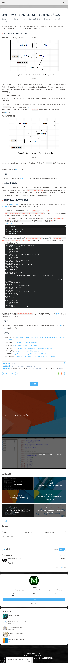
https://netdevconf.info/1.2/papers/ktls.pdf (25, 345)
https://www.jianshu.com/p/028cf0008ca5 (25, 342)
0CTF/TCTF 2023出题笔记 (16, 633)
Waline (62, 567)
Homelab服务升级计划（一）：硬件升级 (19, 621)
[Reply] (64, 559)
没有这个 (4, 192)
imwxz (13, 363)
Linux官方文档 (14, 204)
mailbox (4, 328)
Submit (61, 549)
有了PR (58, 314)
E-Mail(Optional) (28, 532)
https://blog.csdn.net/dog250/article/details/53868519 (31, 351)
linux (12, 373)
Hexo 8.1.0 (29, 655)
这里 (10, 98)
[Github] (32, 604)
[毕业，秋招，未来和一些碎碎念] (5, 640)
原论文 (7, 112)
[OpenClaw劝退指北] (5, 616)
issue (61, 325)
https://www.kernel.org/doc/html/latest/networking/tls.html (35, 348)
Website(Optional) (49, 532)
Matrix (60, 368)
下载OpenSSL (9, 224)
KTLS (17, 373)
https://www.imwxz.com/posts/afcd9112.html (24, 366)
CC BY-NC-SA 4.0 (38, 368)
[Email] (36, 604)
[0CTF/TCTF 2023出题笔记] (5, 634)
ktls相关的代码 (6, 207)
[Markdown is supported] (5, 549)
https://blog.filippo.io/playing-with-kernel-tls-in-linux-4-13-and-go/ (36, 356)
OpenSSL (5, 373)
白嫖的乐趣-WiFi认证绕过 (15, 627)
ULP (21, 178)
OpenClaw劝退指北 (13, 615)
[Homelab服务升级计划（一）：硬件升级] (5, 622)
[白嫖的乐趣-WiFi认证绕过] (5, 628)
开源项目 (32, 19)
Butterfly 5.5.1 (40, 655)
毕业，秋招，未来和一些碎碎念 (17, 639)
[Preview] (10, 549)
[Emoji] (7, 549)
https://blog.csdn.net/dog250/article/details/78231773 (30, 354)
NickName (5, 532)
